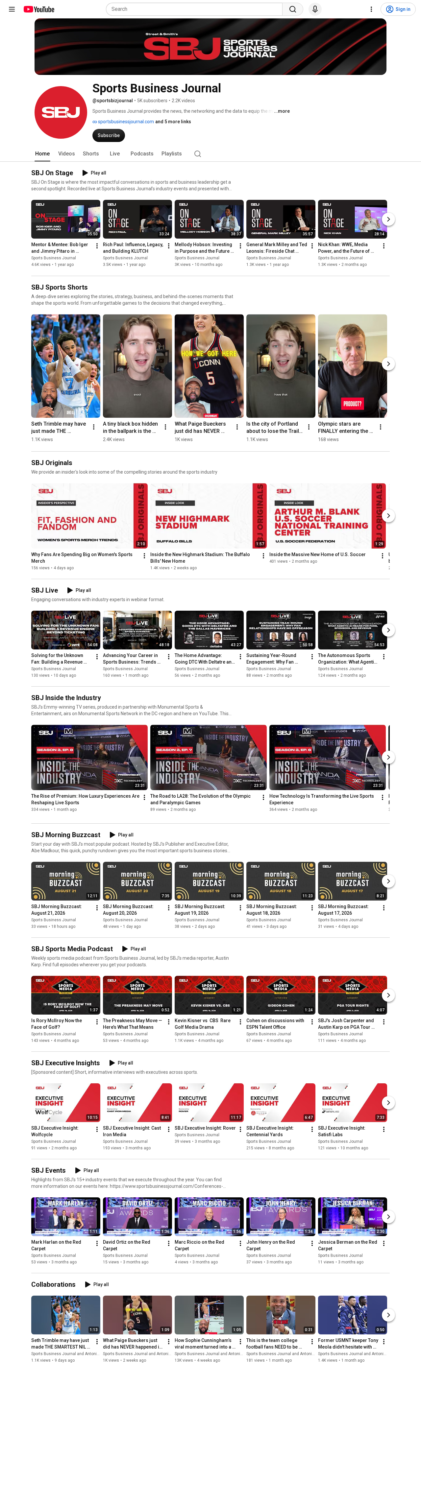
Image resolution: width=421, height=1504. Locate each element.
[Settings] (371, 9)
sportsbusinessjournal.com (125, 121)
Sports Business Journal (53, 258)
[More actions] (97, 246)
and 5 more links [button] (173, 121)
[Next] (388, 219)
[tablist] (210, 154)
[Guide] (12, 9)
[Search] (292, 9)
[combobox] (196, 9)
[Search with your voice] (315, 9)
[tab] (42, 154)
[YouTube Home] (38, 9)
